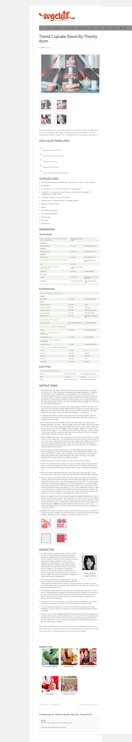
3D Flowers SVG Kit (68, 563)
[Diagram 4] (62, 538)
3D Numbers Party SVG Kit (50, 167)
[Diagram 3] (47, 538)
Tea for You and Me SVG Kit (51, 173)
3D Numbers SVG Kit (47, 601)
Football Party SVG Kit (52, 619)
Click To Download (58, 327)
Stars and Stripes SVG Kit (50, 161)
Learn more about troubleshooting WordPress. (53, 727)
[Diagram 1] (47, 523)
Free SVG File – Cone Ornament (49, 704)
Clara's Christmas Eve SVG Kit (89, 704)
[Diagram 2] (62, 523)
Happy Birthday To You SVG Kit (52, 150)
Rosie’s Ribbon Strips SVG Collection (53, 156)
